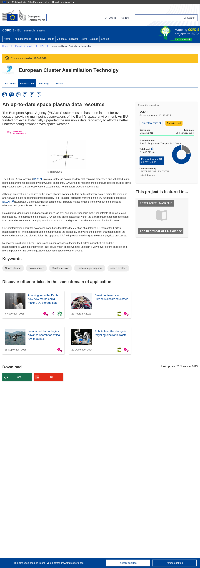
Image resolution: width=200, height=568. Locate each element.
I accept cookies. (128, 563)
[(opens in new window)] (27, 15)
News (83, 39)
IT (32, 94)
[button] (125, 17)
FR (25, 94)
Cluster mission (60, 268)
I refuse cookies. (174, 563)
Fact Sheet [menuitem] (10, 83)
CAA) (37, 179)
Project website (150, 123)
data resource (36, 268)
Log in (112, 17)
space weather (118, 268)
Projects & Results (44, 39)
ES (18, 94)
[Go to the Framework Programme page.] (8, 70)
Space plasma (13, 268)
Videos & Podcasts (67, 39)
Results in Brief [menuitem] (27, 83)
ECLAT (7, 201)
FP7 (42, 46)
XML (19, 377)
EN (11, 94)
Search (105, 39)
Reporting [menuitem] (44, 83)
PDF (51, 377)
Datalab (94, 39)
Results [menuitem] (59, 83)
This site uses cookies (26, 563)
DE (4, 94)
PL (39, 94)
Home (7, 39)
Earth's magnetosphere (89, 268)
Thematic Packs (22, 39)
